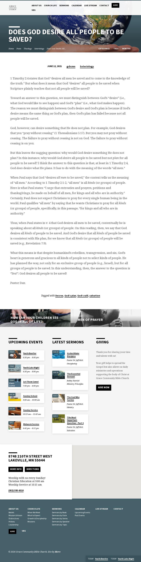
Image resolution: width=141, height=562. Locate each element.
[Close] (138, 559)
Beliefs (11, 512)
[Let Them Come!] (14, 383)
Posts (19, 48)
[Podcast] (23, 543)
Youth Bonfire (29, 353)
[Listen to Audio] (79, 363)
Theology (28, 48)
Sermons (64, 5)
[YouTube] (19, 542)
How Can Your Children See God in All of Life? (34, 319)
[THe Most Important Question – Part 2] (58, 418)
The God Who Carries (73, 398)
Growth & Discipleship (37, 518)
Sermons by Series (60, 518)
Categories (104, 48)
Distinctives (14, 518)
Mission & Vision (15, 515)
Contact (104, 5)
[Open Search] (131, 8)
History (12, 521)
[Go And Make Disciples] (58, 354)
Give (115, 5)
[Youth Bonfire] (14, 354)
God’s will (82, 295)
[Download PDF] (82, 363)
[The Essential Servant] (58, 375)
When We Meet (34, 512)
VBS (33, 10)
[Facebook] (10, 542)
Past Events (80, 515)
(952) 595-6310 (16, 490)
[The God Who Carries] (58, 398)
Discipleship (72, 363)
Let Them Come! (31, 382)
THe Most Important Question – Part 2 (75, 420)
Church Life (50, 5)
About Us (36, 5)
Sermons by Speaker (60, 521)
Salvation (71, 430)
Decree (59, 295)
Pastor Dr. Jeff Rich (75, 360)
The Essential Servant (73, 375)
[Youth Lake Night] (14, 369)
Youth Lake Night (31, 367)
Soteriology (39, 48)
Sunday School (30, 396)
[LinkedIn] (15, 542)
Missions (31, 521)
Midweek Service (31, 424)
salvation (94, 295)
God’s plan (70, 295)
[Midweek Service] (14, 425)
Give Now (103, 387)
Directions (32, 469)
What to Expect (34, 515)
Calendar (77, 5)
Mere (58, 551)
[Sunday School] (14, 397)
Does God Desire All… (56, 48)
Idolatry (70, 407)
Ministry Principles (75, 384)
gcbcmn (71, 66)
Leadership (13, 524)
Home (11, 48)
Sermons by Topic (59, 524)
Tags (116, 48)
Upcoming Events (82, 512)
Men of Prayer (90, 319)
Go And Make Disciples (73, 354)
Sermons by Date (59, 515)
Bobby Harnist (73, 380)
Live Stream (90, 5)
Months (126, 48)
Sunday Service (30, 410)
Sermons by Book (59, 512)
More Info (15, 469)
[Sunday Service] (14, 411)
